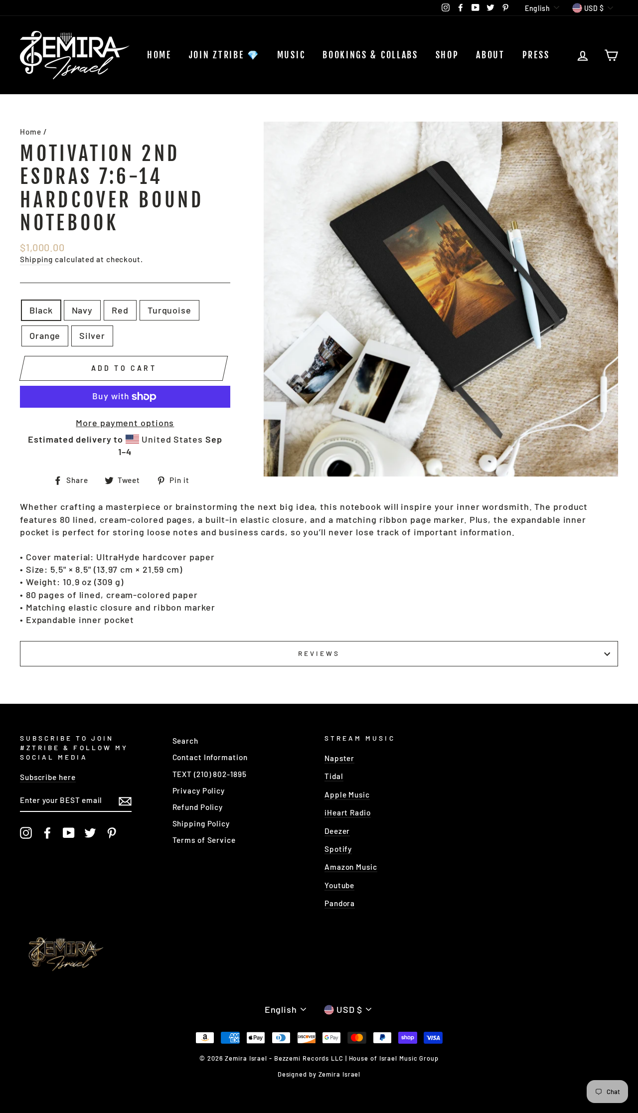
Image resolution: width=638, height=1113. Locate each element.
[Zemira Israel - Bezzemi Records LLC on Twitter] (90, 833)
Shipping (36, 259)
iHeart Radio (347, 812)
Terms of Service (204, 839)
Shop (447, 54)
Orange (44, 335)
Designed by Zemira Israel (319, 1074)
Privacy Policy (198, 790)
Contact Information (210, 757)
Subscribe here (48, 777)
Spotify (338, 848)
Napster (339, 758)
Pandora (339, 903)
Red (120, 310)
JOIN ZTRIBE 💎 (224, 54)
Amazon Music (350, 866)
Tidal (333, 776)
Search (185, 740)
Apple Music (347, 794)
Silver (92, 335)
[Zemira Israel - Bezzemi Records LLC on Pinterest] (112, 833)
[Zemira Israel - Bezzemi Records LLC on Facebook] (47, 833)
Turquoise (169, 310)
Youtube (339, 885)
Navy (82, 310)
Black (41, 310)
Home (159, 54)
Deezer (337, 830)
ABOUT (490, 54)
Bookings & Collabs (370, 54)
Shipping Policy (201, 823)
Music (291, 54)
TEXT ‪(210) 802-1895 (209, 774)
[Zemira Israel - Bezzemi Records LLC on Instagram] (26, 833)
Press (536, 54)
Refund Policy (197, 806)
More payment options (125, 422)
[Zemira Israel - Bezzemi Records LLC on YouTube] (69, 833)
